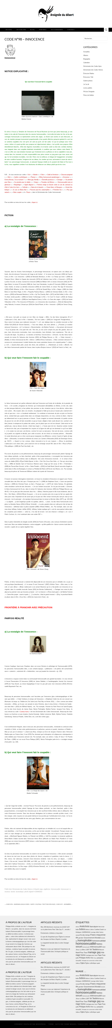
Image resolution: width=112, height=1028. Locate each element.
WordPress (41, 1024)
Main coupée (17, 192)
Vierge (36, 182)
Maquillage (17, 184)
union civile (98, 960)
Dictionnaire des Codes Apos (92, 66)
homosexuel (65, 889)
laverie (13, 891)
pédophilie (100, 958)
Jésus (78, 949)
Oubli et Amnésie (52, 174)
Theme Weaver (70, 1024)
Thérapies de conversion (88, 960)
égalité (98, 963)
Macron (101, 949)
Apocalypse (94, 926)
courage (93, 932)
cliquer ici (35, 202)
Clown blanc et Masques (54, 187)
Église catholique (90, 963)
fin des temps (85, 935)
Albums (85, 55)
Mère (33, 179)
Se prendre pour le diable (22, 182)
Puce (95, 958)
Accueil (9, 29)
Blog (32, 29)
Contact (71, 29)
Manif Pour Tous (81, 952)
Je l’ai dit (86, 84)
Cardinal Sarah (99, 929)
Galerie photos (88, 80)
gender (80, 938)
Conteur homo (24, 711)
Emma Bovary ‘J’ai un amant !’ (14, 179)
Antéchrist (84, 926)
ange (41, 889)
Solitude (25, 187)
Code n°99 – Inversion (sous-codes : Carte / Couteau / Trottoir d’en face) (30, 904)
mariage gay (94, 952)
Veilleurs (78, 963)
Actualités (21, 29)
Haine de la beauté (37, 187)
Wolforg (93, 1024)
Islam (103, 947)
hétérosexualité (96, 947)
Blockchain (101, 926)
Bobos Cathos (90, 929)
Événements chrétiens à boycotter (51, 933)
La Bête (82, 949)
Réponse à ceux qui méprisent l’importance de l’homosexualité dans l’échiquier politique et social (55, 951)
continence (86, 932)
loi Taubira (94, 949)
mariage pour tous (91, 955)
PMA (91, 958)
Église (82, 963)
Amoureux (66, 177)
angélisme (47, 889)
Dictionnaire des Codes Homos (22, 889)
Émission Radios (88, 73)
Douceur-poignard (66, 174)
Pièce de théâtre (88, 95)
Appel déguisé (28, 184)
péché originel (28, 891)
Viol (29, 174)
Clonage (59, 179)
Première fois (57, 190)
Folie (42, 174)
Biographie (86, 59)
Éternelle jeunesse (48, 179)
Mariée (35, 174)
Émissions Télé (88, 77)
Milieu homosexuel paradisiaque (49, 177)
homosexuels (85, 947)
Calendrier (86, 62)
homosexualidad (98, 941)
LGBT (87, 949)
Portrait (43, 29)
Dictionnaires (57, 29)
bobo (77, 929)
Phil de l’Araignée (88, 91)
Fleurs (28, 192)
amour (77, 926)
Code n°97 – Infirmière (64, 904)
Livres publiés (87, 88)
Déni (9, 177)
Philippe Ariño (84, 958)
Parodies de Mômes (47, 182)
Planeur (33, 177)
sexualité (78, 960)
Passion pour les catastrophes (40, 190)
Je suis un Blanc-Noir (20, 190)
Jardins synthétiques (20, 177)
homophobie (85, 940)
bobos (82, 929)
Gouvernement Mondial (92, 938)
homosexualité (55, 889)
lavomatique (20, 891)
